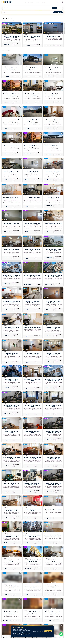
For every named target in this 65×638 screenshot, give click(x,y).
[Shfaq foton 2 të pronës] (52, 64)
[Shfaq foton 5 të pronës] (55, 64)
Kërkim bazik (6, 7)
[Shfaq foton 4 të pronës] (54, 64)
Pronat (25, 2)
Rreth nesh (30, 2)
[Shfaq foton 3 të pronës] (53, 64)
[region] (32, 35)
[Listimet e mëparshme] (59, 20)
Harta (61, 7)
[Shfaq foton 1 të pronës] (51, 64)
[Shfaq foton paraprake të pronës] (3, 28)
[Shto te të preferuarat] (20, 24)
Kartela (55, 7)
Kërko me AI (58, 12)
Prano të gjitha (48, 631)
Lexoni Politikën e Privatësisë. (24, 634)
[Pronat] (7, 2)
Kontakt (43, 2)
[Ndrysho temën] (60, 2)
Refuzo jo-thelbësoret (38, 631)
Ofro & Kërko (37, 2)
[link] (12, 34)
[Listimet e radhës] (62, 20)
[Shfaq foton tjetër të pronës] (20, 28)
